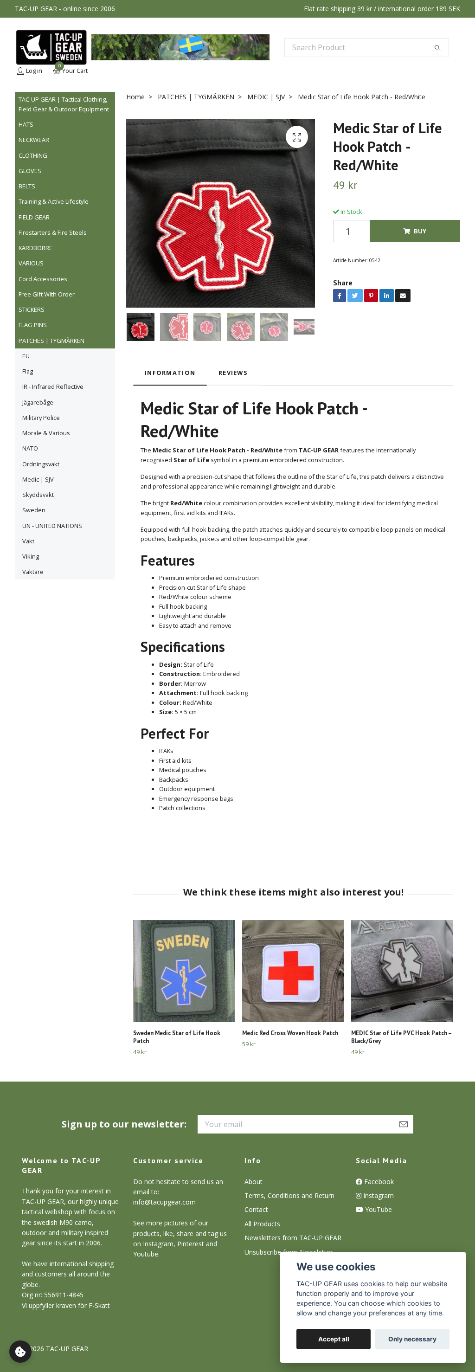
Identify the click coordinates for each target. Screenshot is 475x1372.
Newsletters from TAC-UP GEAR (292, 1237)
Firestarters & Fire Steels (53, 232)
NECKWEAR (34, 139)
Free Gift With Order (47, 294)
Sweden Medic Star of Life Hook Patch (176, 1037)
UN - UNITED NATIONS (52, 526)
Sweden (33, 510)
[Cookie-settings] (20, 1351)
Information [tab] (170, 372)
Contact (256, 1209)
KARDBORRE (35, 248)
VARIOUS (31, 263)
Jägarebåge (37, 402)
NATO (30, 448)
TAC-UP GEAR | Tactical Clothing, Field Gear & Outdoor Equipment (64, 104)
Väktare (33, 571)
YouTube (377, 1209)
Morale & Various (46, 433)
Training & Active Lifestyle (54, 201)
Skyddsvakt (38, 494)
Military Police (41, 417)
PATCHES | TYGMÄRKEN (51, 340)
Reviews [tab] (233, 372)
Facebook (378, 1181)
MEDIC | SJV (266, 96)
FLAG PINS (33, 325)
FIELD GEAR (34, 217)
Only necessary (412, 1339)
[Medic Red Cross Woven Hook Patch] (293, 971)
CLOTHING (33, 155)
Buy (420, 231)
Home (135, 96)
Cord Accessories (43, 279)
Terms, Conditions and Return (289, 1195)
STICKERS (32, 309)
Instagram (377, 1195)
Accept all (333, 1339)
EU (26, 356)
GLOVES (30, 171)
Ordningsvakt (40, 464)
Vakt (28, 541)
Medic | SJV (38, 479)
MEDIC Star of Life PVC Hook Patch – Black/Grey (401, 1037)
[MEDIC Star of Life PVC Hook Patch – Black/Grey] (402, 971)
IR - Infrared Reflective (52, 386)
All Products (262, 1223)
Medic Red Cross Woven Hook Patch (290, 1033)
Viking (30, 556)
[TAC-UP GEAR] (51, 47)
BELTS (27, 186)
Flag (27, 371)
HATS (26, 124)
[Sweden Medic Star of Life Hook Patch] (184, 971)
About (253, 1181)
